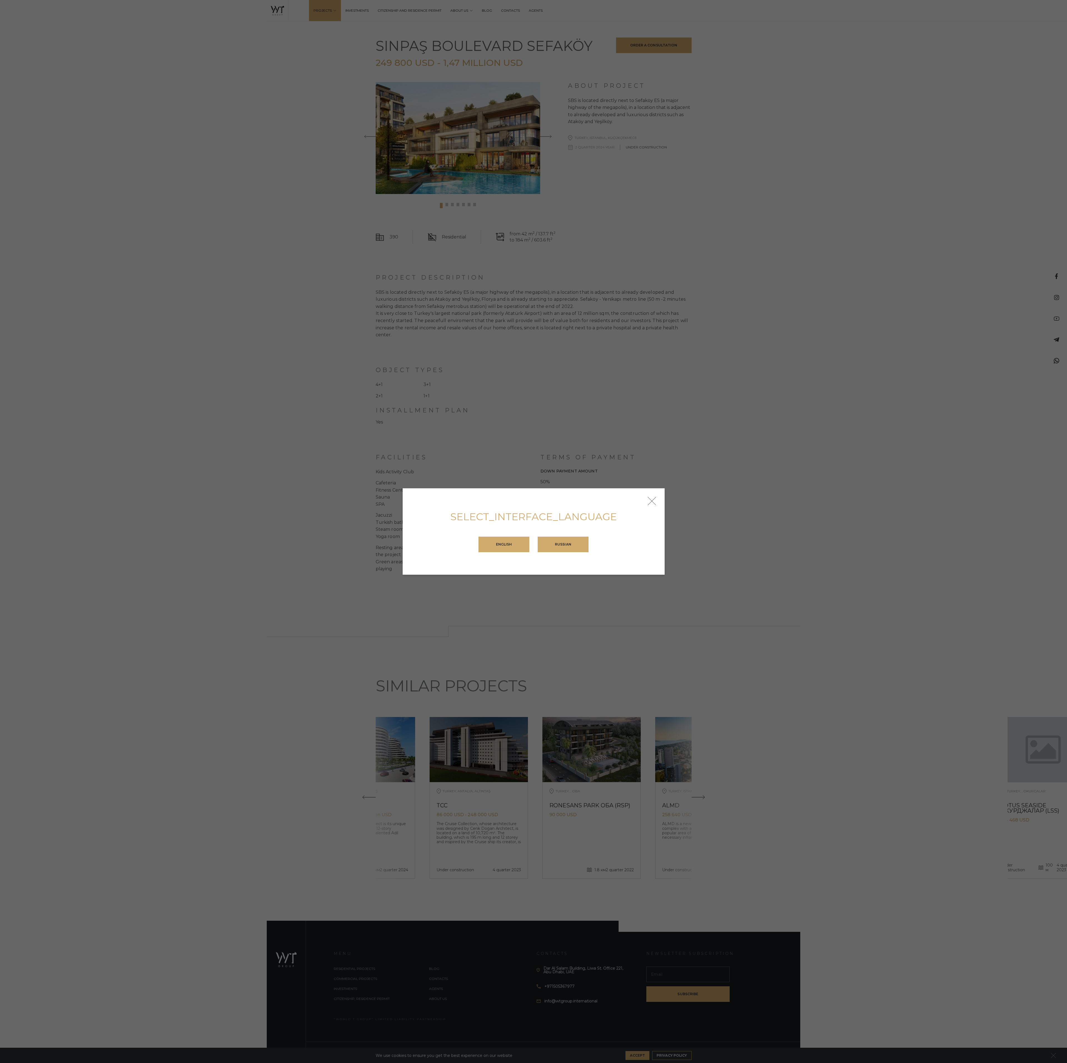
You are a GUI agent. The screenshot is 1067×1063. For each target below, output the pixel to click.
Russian (563, 544)
